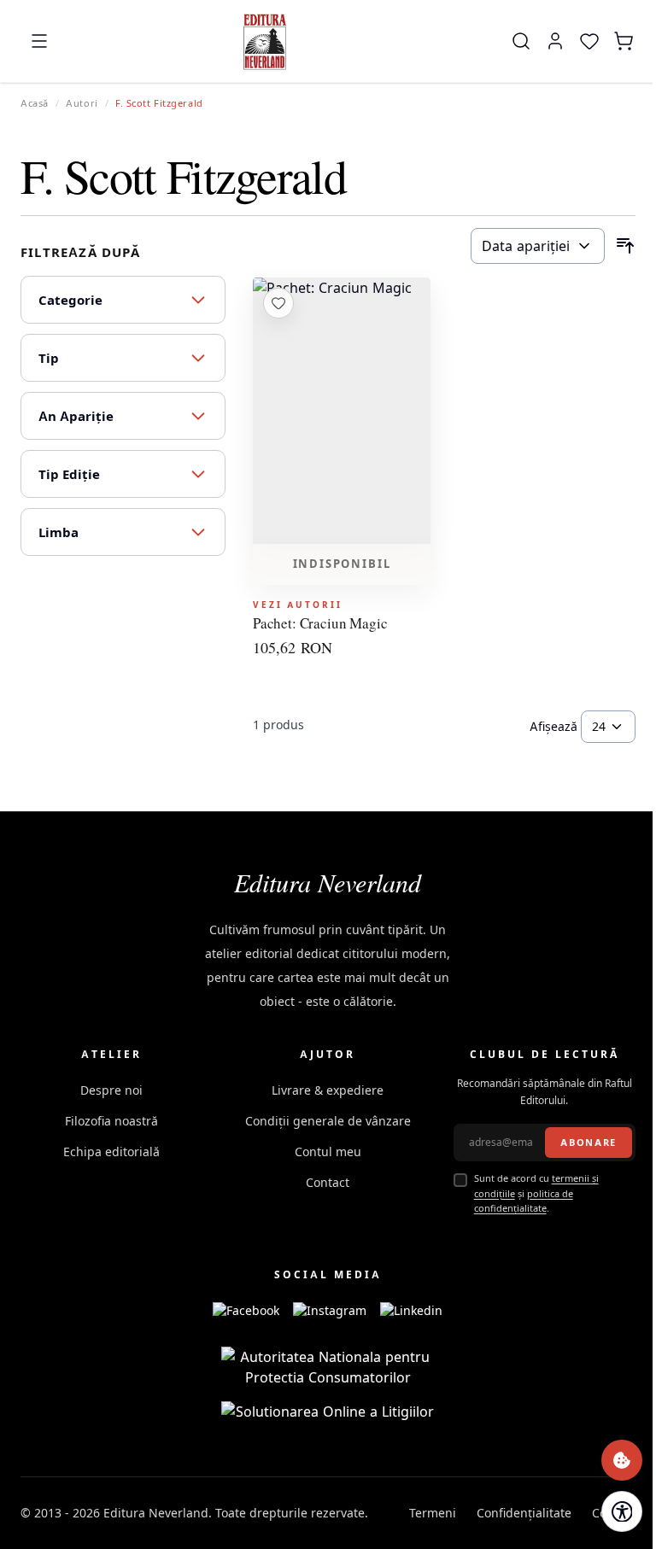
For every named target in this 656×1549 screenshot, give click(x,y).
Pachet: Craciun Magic (320, 623)
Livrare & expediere (328, 1090)
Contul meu (328, 1151)
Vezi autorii (298, 604)
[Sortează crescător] (625, 246)
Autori (81, 103)
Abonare (588, 1143)
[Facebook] (246, 1310)
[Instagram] (329, 1310)
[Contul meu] (555, 41)
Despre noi (111, 1090)
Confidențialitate (524, 1512)
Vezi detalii (341, 521)
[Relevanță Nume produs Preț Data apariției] (538, 246)
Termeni (432, 1512)
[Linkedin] (411, 1310)
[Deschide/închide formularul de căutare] (521, 41)
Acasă (34, 103)
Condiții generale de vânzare (328, 1121)
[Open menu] (39, 41)
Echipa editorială (111, 1151)
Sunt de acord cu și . (536, 1193)
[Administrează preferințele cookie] (621, 1460)
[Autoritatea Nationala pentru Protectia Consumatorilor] (328, 1367)
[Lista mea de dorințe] (589, 41)
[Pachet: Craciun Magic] (341, 411)
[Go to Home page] (265, 41)
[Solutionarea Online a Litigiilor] (328, 1411)
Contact (327, 1182)
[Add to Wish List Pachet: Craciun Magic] (278, 303)
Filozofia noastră (111, 1121)
